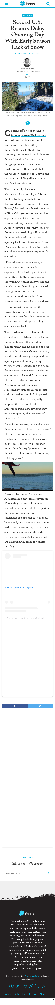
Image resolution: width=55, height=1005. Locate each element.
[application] (27, 476)
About (8, 994)
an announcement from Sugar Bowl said (26, 299)
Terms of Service (39, 994)
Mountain (27, 16)
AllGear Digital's (32, 976)
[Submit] (48, 873)
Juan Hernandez (27, 68)
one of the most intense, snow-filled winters (28, 133)
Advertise (20, 994)
